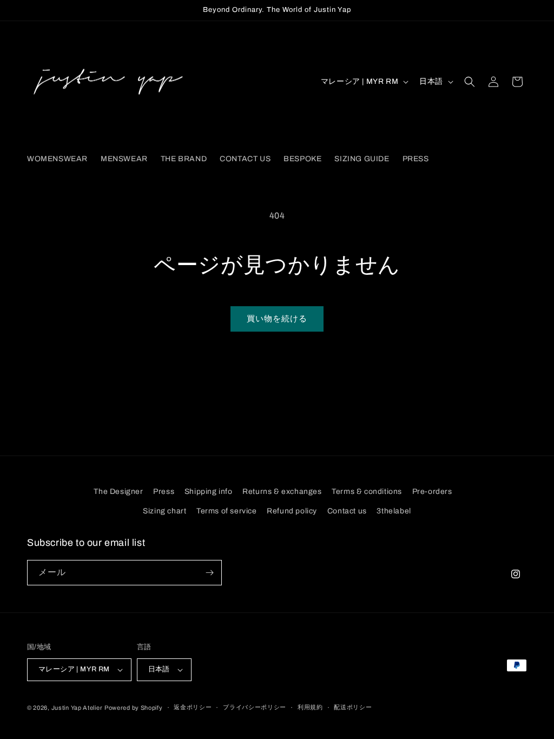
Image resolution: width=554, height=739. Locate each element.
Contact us (347, 511)
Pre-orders (432, 491)
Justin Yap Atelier (77, 707)
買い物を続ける (277, 318)
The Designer (118, 491)
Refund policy (292, 511)
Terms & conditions (367, 491)
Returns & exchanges (281, 491)
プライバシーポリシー (254, 707)
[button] (470, 82)
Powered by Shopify (133, 707)
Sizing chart (164, 511)
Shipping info (208, 491)
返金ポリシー (193, 707)
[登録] (209, 572)
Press (163, 491)
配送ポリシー (353, 707)
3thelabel (394, 511)
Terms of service (226, 511)
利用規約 (310, 707)
